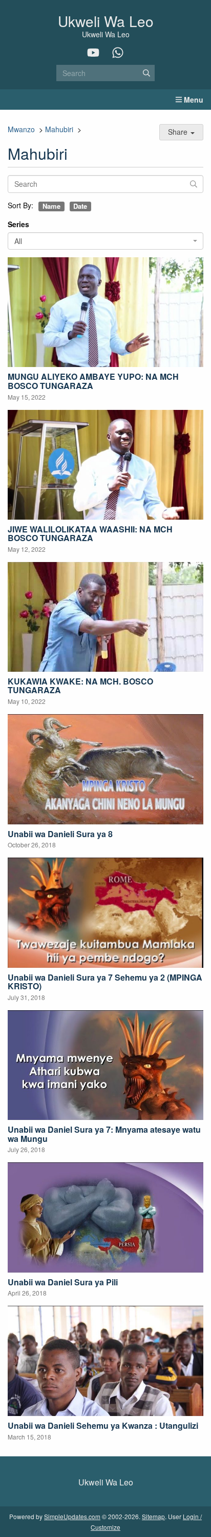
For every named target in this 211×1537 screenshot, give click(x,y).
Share (178, 132)
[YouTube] (93, 52)
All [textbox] (18, 241)
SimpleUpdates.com (72, 1516)
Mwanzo (21, 129)
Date (80, 206)
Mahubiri (59, 129)
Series (18, 224)
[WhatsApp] (118, 52)
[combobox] (105, 241)
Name (51, 206)
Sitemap (153, 1516)
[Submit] (146, 73)
